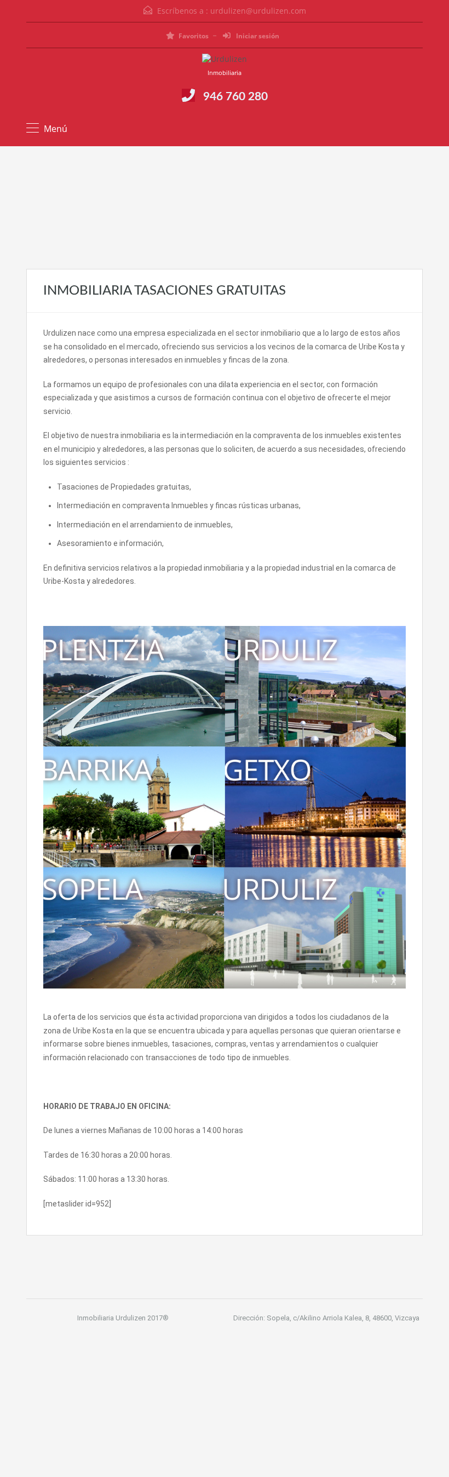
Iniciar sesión (256, 36)
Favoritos (194, 36)
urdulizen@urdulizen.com (258, 10)
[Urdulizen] (224, 60)
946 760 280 (235, 96)
